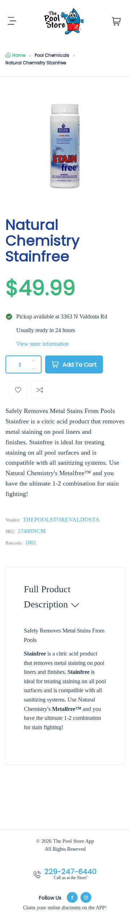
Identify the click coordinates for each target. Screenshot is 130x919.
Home (18, 55)
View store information (42, 344)
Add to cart (79, 364)
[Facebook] (72, 897)
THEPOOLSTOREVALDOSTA (61, 519)
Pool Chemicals (52, 55)
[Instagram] (86, 897)
